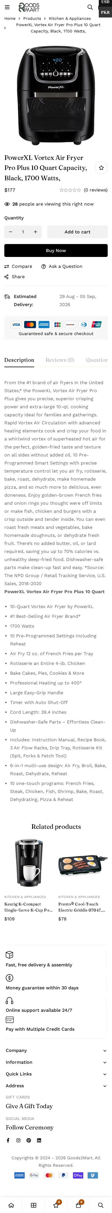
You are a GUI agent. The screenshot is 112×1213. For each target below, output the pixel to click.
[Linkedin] (39, 1140)
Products (32, 18)
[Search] (90, 7)
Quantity (14, 217)
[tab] (19, 360)
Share (18, 276)
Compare (22, 266)
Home (10, 18)
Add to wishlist (101, 167)
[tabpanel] (56, 593)
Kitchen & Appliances (70, 18)
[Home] (11, 1205)
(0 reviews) (96, 190)
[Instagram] (18, 1140)
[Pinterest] (28, 1140)
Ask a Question (65, 266)
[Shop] (33, 1205)
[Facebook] (8, 1140)
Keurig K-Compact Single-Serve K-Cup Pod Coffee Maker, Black (28, 910)
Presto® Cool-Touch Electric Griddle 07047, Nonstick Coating (80, 910)
